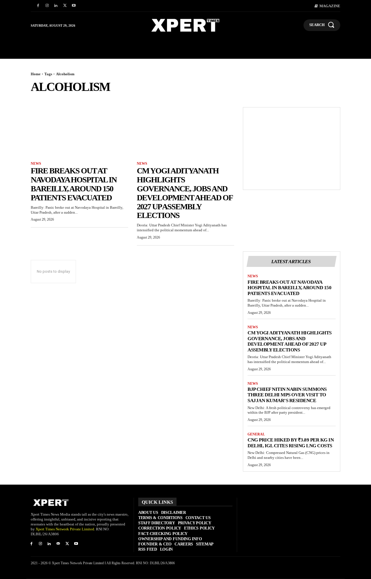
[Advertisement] (292, 148)
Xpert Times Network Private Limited (65, 529)
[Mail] (58, 544)
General (256, 434)
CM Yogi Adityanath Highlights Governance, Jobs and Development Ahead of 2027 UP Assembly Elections (185, 193)
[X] (65, 6)
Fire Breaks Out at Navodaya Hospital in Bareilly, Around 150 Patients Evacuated (74, 184)
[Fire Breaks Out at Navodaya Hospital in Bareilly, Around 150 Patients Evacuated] (79, 131)
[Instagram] (47, 6)
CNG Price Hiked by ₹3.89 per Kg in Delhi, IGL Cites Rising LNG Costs (291, 442)
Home (36, 74)
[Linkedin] (56, 6)
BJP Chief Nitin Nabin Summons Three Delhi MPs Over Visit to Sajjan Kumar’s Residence (287, 394)
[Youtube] (74, 6)
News (36, 164)
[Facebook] (38, 6)
